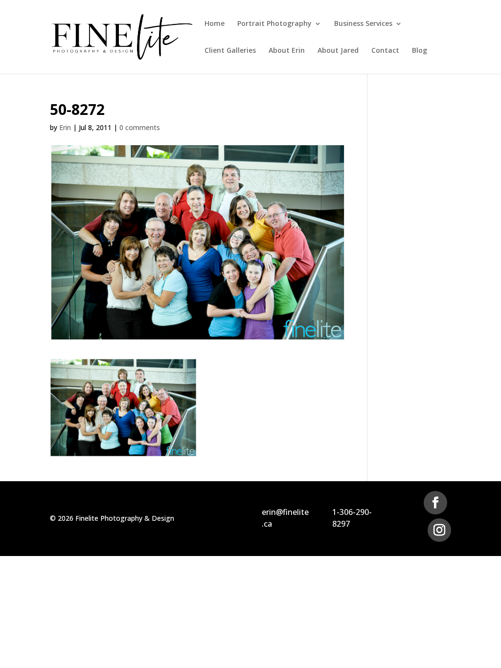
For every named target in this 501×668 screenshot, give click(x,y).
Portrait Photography (274, 24)
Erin (65, 127)
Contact (385, 51)
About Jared (338, 51)
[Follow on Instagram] (439, 530)
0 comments (139, 127)
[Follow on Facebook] (435, 502)
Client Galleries (230, 51)
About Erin (287, 51)
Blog (419, 51)
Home (215, 24)
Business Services (363, 24)
